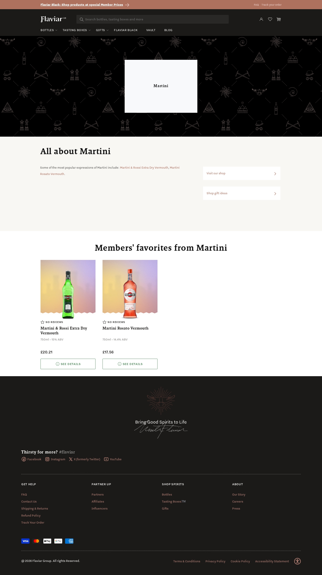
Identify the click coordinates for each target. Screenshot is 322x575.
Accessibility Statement (272, 561)
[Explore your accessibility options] (297, 561)
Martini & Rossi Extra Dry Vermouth (144, 167)
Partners (98, 494)
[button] (278, 19)
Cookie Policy (240, 561)
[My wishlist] (270, 19)
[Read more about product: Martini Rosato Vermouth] (130, 364)
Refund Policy (31, 515)
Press (236, 508)
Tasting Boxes (75, 30)
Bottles (47, 30)
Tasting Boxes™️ (174, 501)
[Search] (82, 19)
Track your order (271, 4)
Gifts (100, 30)
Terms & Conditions (186, 561)
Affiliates (98, 501)
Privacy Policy (215, 561)
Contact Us (29, 501)
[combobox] (152, 19)
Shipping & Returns (34, 508)
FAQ (256, 4)
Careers (237, 501)
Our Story (238, 494)
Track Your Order (32, 522)
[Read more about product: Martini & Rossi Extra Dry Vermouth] (68, 364)
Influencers (100, 508)
